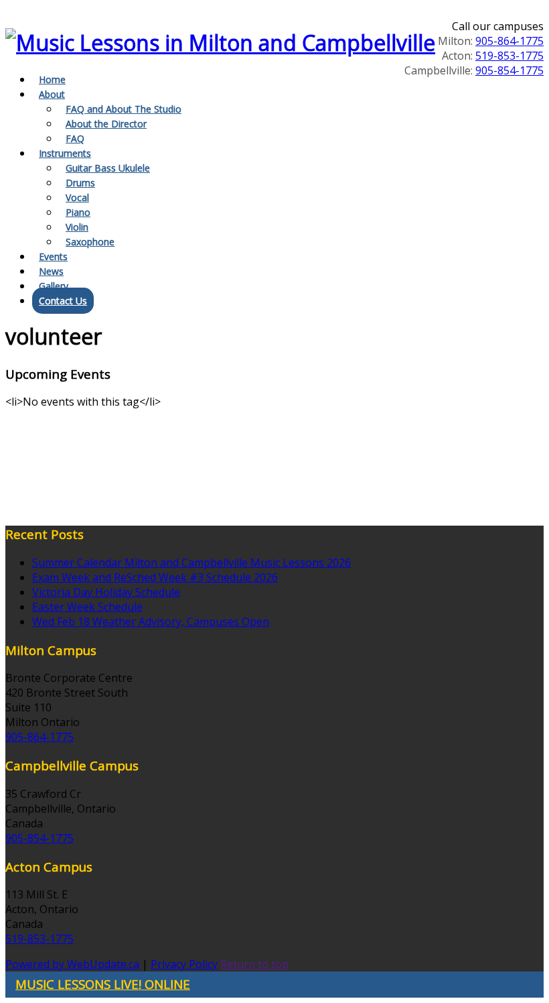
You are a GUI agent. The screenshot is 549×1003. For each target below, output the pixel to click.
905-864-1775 (509, 41)
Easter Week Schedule (87, 606)
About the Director (106, 123)
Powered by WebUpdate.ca (72, 964)
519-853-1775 (509, 55)
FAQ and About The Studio (123, 109)
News (51, 271)
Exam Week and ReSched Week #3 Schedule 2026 (155, 577)
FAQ (75, 138)
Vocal (77, 197)
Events (53, 256)
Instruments (65, 153)
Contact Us (63, 300)
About (52, 94)
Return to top (254, 964)
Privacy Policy (184, 964)
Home (52, 79)
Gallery (53, 286)
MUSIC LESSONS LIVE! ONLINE (102, 984)
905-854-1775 (509, 70)
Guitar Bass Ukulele (108, 168)
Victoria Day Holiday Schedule (106, 592)
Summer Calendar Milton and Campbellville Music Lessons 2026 (191, 562)
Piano (78, 212)
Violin (77, 227)
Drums (80, 182)
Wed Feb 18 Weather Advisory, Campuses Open (150, 621)
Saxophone (90, 241)
